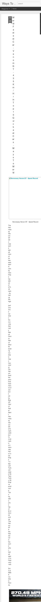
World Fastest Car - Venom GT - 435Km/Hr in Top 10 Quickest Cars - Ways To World (13, 95)
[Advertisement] (22, 49)
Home (15, 9)
